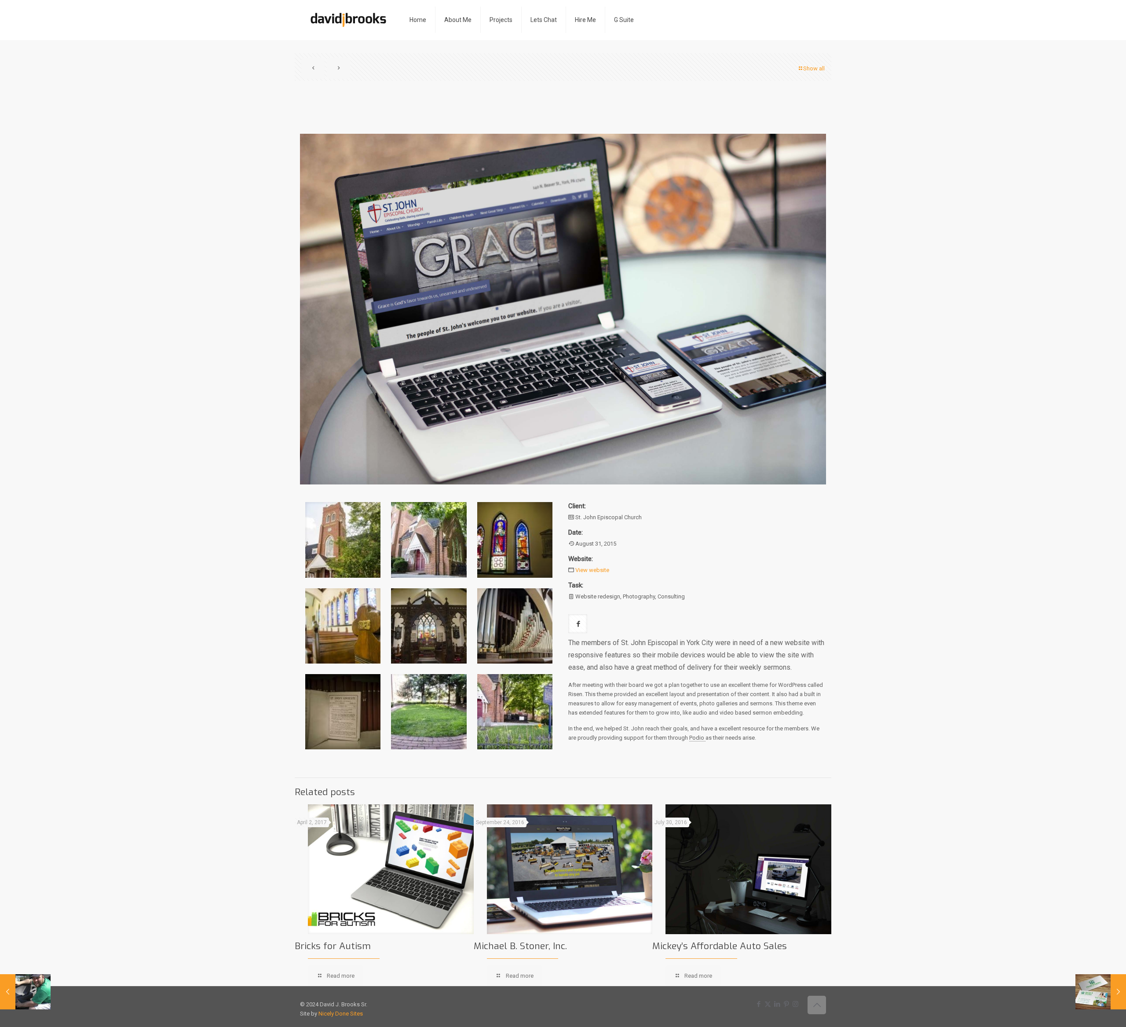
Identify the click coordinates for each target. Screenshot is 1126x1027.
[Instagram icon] (795, 1004)
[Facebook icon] (758, 1004)
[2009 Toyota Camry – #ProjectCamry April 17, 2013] (25, 991)
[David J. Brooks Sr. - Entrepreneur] (348, 20)
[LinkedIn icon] (777, 1004)
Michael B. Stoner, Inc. (520, 946)
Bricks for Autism (333, 946)
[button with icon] (577, 623)
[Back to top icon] (817, 1005)
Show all (814, 68)
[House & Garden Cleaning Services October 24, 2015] (1100, 991)
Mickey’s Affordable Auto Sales (719, 946)
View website (592, 570)
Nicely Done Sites (340, 1013)
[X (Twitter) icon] (767, 1004)
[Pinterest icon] (786, 1004)
